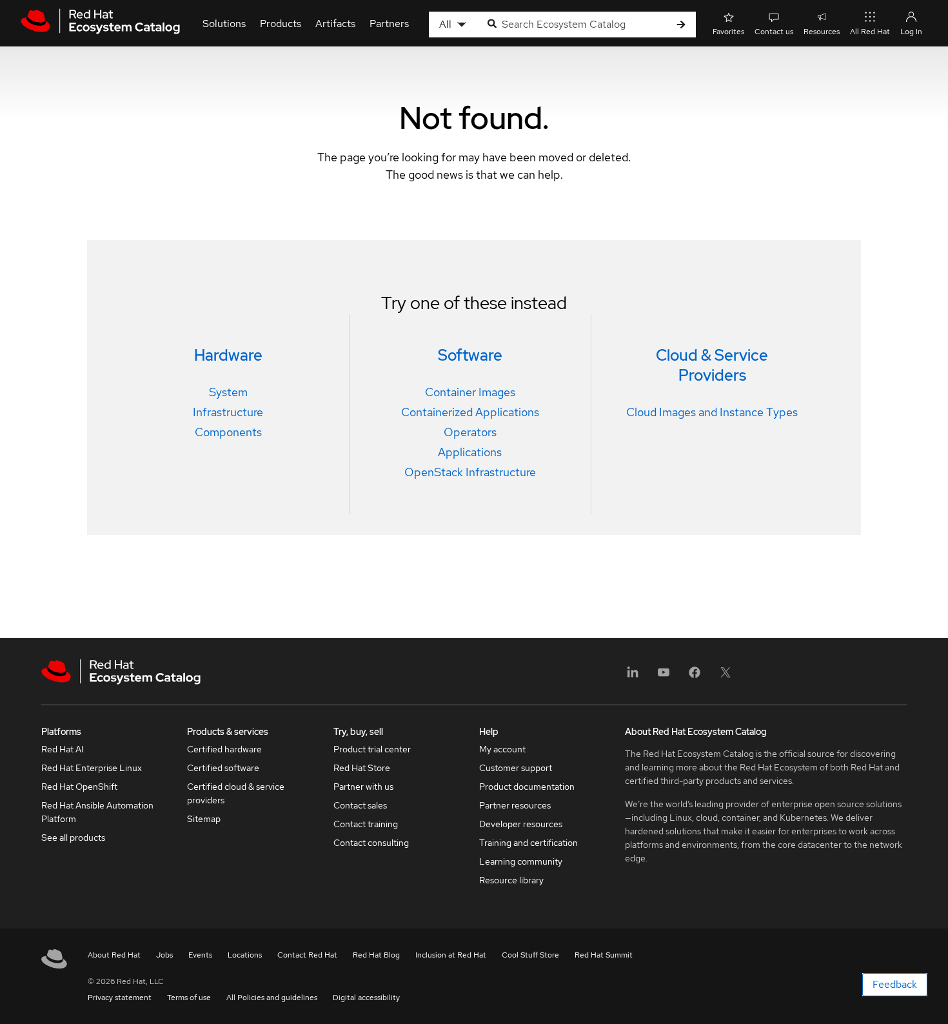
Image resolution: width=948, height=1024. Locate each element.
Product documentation (527, 786)
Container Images (470, 392)
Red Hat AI (62, 749)
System (228, 392)
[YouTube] (663, 676)
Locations (245, 955)
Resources (822, 31)
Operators (470, 432)
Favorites (728, 31)
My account (502, 749)
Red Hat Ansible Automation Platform (97, 812)
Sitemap (204, 819)
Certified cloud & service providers (235, 793)
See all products (73, 837)
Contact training (365, 824)
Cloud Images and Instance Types (712, 412)
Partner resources (515, 805)
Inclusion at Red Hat (450, 955)
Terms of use (189, 997)
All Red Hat (870, 31)
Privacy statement (120, 997)
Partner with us (363, 786)
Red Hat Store (361, 768)
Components (228, 432)
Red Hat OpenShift (79, 786)
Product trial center (372, 749)
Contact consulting (371, 842)
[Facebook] (694, 676)
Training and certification (528, 842)
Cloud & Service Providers (712, 365)
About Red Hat (114, 955)
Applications (470, 452)
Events (200, 955)
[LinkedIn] (632, 676)
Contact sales (360, 805)
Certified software (223, 768)
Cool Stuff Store (530, 955)
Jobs (164, 955)
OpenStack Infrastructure (470, 472)
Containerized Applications (470, 412)
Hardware (228, 355)
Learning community (520, 861)
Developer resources (520, 824)
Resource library (511, 880)
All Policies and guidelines (271, 997)
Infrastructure (228, 412)
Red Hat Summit (604, 955)
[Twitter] (725, 676)
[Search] (681, 25)
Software (470, 355)
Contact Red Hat (307, 955)
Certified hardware (224, 749)
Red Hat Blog (376, 955)
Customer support (515, 768)
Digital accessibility (366, 997)
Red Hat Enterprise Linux (91, 768)
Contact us (774, 31)
